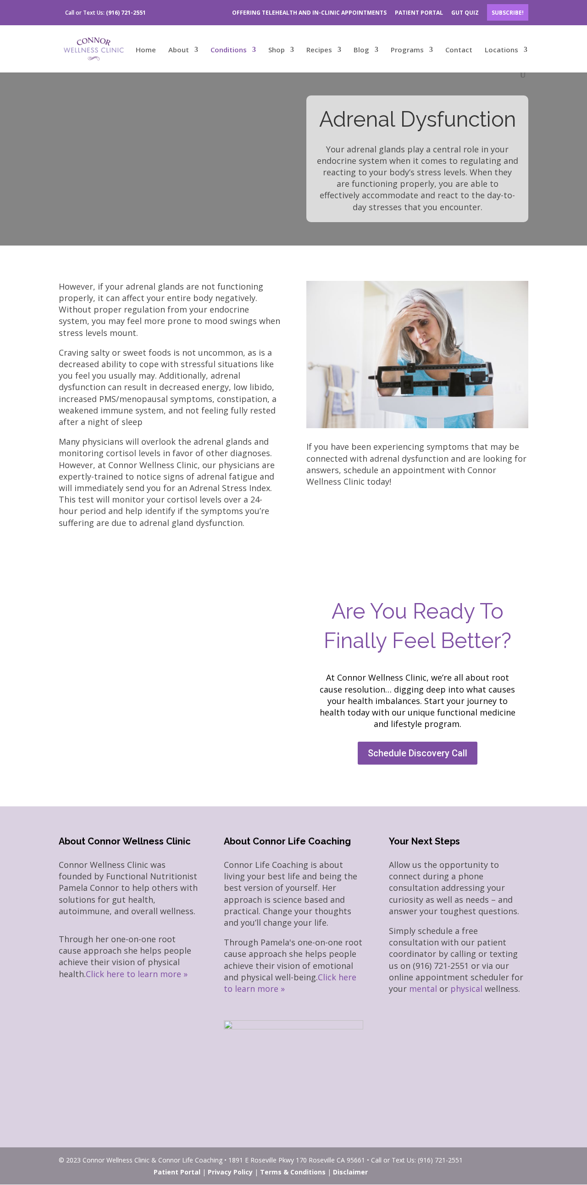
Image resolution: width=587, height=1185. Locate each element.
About (178, 50)
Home (146, 50)
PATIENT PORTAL (419, 13)
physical (466, 988)
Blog (361, 50)
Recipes (319, 50)
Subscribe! (508, 13)
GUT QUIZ (465, 13)
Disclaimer (350, 1172)
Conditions (228, 50)
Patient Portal (177, 1172)
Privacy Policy (230, 1172)
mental (423, 988)
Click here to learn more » (137, 973)
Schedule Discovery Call (417, 753)
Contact (458, 50)
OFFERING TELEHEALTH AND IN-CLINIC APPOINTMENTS (309, 13)
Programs (407, 50)
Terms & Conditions (293, 1172)
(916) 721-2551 (126, 13)
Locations (501, 50)
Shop (276, 50)
